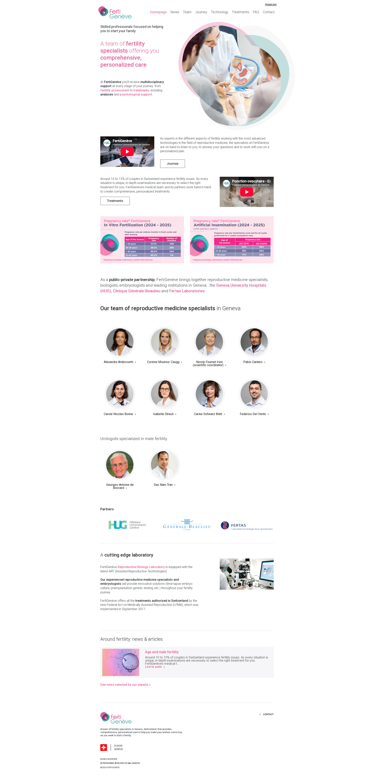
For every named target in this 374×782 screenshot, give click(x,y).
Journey (201, 12)
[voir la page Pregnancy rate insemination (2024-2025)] (232, 240)
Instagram (108, 763)
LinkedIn (135, 763)
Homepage (158, 12)
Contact (269, 12)
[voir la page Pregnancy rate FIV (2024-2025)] (142, 240)
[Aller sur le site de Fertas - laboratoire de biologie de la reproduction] (247, 526)
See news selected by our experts (124, 685)
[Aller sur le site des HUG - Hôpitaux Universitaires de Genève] (127, 526)
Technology (219, 12)
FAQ (256, 12)
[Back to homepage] (117, 12)
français (271, 4)
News (174, 12)
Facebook (122, 763)
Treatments (240, 12)
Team (187, 12)
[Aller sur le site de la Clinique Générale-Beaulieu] (187, 526)
